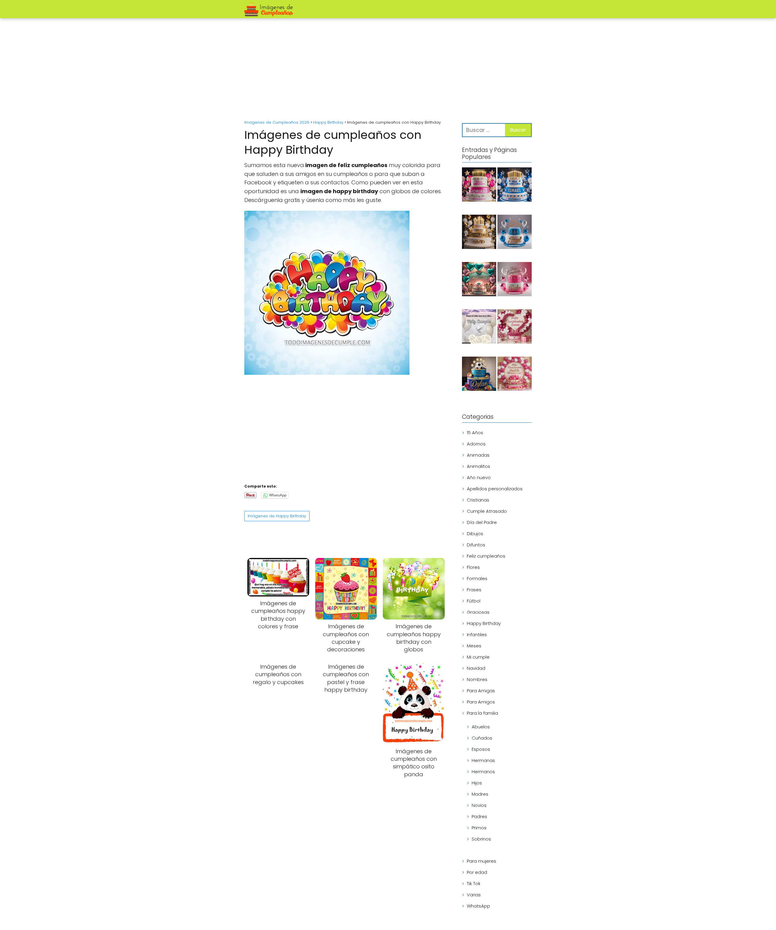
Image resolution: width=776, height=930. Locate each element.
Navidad (476, 668)
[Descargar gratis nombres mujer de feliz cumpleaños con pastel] (479, 185)
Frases (474, 589)
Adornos (476, 444)
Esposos (481, 749)
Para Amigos (481, 702)
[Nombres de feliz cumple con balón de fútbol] (479, 375)
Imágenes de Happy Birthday (277, 516)
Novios (479, 805)
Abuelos (481, 727)
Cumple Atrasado (487, 511)
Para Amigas (481, 690)
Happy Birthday (484, 623)
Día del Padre (482, 522)
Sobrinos (481, 839)
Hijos (477, 783)
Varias (474, 894)
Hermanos (483, 771)
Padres (479, 816)
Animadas (478, 455)
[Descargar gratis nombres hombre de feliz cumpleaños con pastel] (514, 185)
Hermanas (483, 760)
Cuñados (482, 738)
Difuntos (476, 545)
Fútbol (473, 601)
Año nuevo (479, 477)
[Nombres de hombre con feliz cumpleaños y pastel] (514, 233)
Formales (477, 578)
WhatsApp (478, 906)
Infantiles (477, 634)
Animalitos (478, 466)
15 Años (475, 432)
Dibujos (475, 533)
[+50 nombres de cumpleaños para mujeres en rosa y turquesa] (479, 280)
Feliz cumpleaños (486, 556)
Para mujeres (481, 861)
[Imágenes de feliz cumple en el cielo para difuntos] (479, 327)
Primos (479, 827)
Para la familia (482, 713)
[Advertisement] (388, 69)
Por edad (477, 872)
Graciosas (478, 612)
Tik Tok (473, 883)
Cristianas (478, 500)
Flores (473, 567)
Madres (480, 794)
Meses (474, 646)
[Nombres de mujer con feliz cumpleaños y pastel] (514, 280)
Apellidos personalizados (495, 488)
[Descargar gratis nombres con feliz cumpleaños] (479, 233)
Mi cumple (478, 657)
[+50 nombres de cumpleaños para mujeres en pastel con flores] (514, 327)
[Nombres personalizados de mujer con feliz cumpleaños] (514, 375)
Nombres (477, 679)
